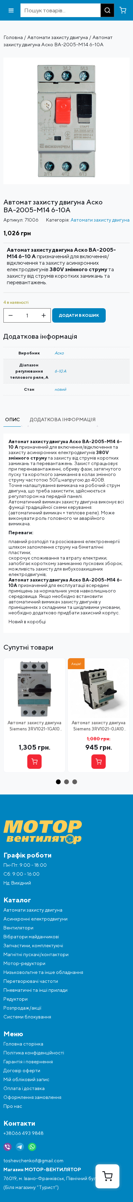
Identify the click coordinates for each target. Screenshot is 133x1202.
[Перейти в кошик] (123, 10)
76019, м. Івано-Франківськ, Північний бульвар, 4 (57, 1178)
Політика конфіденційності (33, 1052)
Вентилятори (18, 927)
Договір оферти (21, 1070)
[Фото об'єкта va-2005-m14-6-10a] (66, 60)
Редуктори (15, 999)
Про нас (12, 1106)
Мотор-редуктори (24, 963)
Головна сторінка (23, 1044)
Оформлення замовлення (32, 1097)
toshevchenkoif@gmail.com (33, 1160)
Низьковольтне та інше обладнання (43, 972)
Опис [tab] (12, 419)
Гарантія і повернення (28, 1061)
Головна (13, 37)
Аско (59, 352)
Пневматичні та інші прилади (35, 990)
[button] (58, 781)
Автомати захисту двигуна (57, 37)
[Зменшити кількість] (10, 315)
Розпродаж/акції (22, 1008)
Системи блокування (27, 1016)
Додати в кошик (79, 315)
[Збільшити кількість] (43, 315)
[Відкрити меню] (11, 10)
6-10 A (60, 371)
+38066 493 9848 (23, 1133)
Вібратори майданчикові (31, 936)
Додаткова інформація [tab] (62, 419)
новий (60, 389)
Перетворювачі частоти (30, 981)
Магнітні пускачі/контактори (36, 954)
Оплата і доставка (24, 1088)
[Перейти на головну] (66, 832)
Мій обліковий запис (26, 1079)
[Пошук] (107, 10)
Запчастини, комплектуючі (33, 945)
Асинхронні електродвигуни (35, 919)
